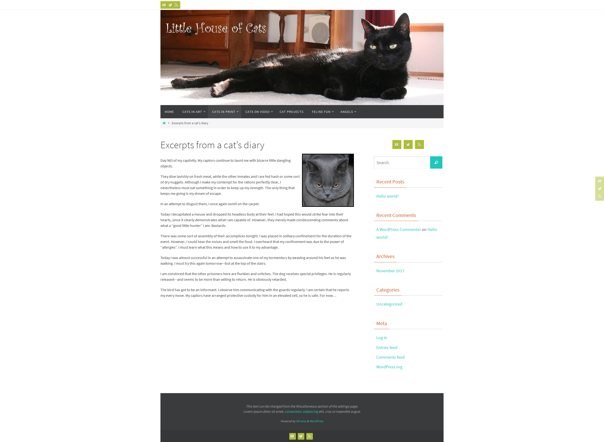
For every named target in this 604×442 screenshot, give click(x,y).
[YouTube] (164, 5)
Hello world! (387, 196)
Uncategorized (389, 304)
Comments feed (390, 357)
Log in (381, 337)
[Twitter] (170, 5)
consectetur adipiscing (301, 411)
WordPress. (317, 421)
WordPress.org (389, 367)
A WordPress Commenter (398, 229)
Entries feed (386, 347)
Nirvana (301, 421)
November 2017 (390, 270)
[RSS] (176, 5)
